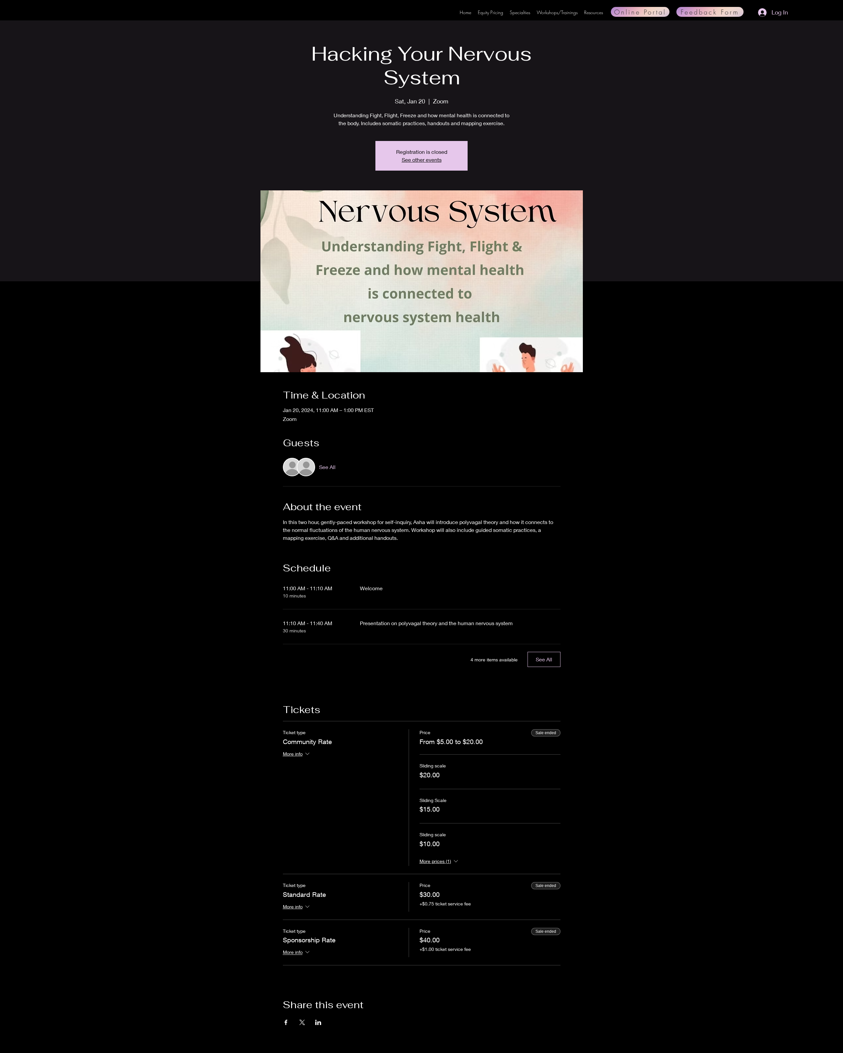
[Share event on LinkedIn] (318, 1022)
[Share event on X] (302, 1022)
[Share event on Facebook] (286, 1022)
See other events (422, 159)
